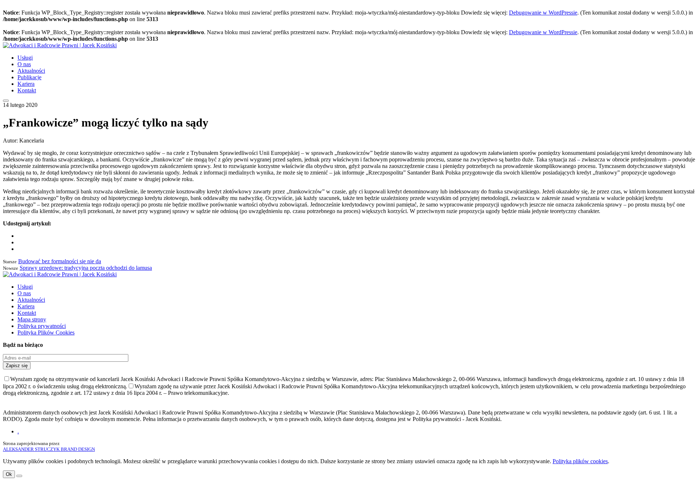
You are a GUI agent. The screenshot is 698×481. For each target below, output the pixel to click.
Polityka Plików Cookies (46, 332)
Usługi (25, 58)
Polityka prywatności (41, 326)
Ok (9, 474)
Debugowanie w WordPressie (543, 12)
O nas (24, 64)
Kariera (26, 84)
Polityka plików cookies (580, 461)
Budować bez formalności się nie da (59, 261)
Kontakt (26, 90)
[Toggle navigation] (6, 101)
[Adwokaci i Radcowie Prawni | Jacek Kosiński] (60, 45)
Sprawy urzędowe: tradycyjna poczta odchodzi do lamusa (86, 268)
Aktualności (31, 71)
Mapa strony (31, 319)
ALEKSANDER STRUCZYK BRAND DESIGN (49, 449)
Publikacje (29, 77)
